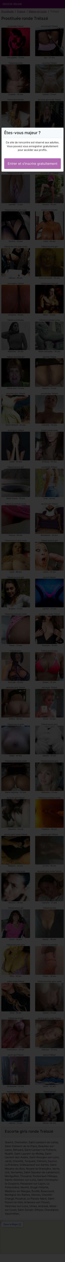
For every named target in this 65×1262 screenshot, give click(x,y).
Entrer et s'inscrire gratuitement (32, 164)
